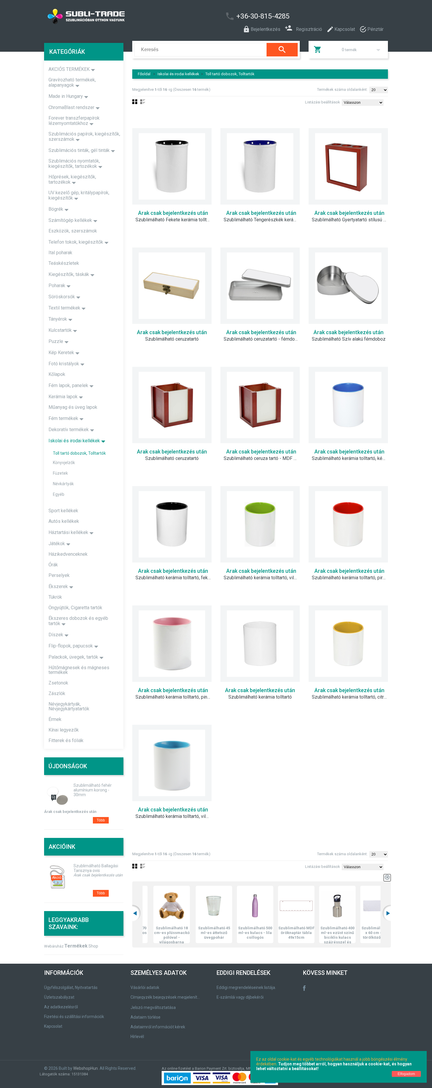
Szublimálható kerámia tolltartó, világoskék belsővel (176, 816)
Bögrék (55, 209)
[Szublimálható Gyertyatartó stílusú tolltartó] (348, 166)
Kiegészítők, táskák (68, 274)
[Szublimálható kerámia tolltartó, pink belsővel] (172, 643)
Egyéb (58, 494)
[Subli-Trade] (117, 16)
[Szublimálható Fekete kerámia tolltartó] (172, 166)
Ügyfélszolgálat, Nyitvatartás (71, 987)
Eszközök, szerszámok (72, 231)
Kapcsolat (53, 1026)
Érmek (54, 719)
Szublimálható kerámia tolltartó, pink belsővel (176, 697)
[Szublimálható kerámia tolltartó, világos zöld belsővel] (260, 524)
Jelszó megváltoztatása (153, 1007)
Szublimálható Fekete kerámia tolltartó (175, 219)
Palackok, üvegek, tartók (73, 657)
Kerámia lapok (63, 396)
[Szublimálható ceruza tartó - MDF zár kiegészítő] (260, 405)
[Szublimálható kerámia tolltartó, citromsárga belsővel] (348, 643)
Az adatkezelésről (61, 1007)
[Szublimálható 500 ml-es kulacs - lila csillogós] (240, 906)
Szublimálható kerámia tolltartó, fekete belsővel (176, 577)
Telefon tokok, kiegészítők (75, 242)
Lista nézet (142, 101)
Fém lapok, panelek (68, 385)
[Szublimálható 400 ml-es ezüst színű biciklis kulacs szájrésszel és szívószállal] (323, 906)
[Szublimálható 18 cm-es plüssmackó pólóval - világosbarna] (157, 906)
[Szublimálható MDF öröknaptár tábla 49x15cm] (281, 906)
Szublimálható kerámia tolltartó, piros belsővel (353, 577)
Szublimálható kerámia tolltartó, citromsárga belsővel (353, 697)
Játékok (56, 543)
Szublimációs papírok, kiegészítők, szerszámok (84, 136)
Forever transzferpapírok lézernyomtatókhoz (74, 120)
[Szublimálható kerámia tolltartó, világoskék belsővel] (172, 763)
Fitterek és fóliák (65, 740)
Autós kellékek (63, 521)
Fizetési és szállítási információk (74, 1017)
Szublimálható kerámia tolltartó (260, 697)
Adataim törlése (145, 1017)
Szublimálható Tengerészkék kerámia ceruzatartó (264, 219)
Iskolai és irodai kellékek (178, 74)
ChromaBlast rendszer (71, 107)
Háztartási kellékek (68, 532)
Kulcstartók (60, 330)
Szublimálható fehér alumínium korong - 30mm (92, 790)
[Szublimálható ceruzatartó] (172, 285)
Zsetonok (58, 683)
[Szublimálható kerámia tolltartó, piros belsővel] (348, 524)
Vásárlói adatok (144, 987)
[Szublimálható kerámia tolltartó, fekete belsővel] (172, 524)
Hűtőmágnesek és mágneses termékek (78, 670)
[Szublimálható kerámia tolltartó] (260, 643)
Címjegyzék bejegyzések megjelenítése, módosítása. (166, 997)
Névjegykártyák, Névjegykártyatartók (68, 706)
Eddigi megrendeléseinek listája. (246, 987)
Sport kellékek (63, 510)
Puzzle (55, 341)
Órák (53, 565)
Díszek (55, 634)
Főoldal (144, 74)
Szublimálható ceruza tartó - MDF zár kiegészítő (264, 458)
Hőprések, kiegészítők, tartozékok (72, 179)
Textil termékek (64, 308)
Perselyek (59, 575)
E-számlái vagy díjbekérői (240, 997)
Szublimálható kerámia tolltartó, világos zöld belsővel (264, 577)
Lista (142, 866)
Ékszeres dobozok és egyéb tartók (78, 620)
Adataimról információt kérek (157, 1027)
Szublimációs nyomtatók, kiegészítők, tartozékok (74, 163)
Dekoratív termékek (68, 429)
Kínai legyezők (63, 730)
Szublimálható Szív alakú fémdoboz (349, 339)
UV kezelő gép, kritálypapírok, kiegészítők (78, 195)
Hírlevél (137, 1037)
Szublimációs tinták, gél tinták (79, 150)
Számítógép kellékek (70, 220)
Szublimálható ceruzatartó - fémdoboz (263, 339)
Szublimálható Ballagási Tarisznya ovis (95, 868)
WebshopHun (85, 1068)
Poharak (56, 285)
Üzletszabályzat (59, 997)
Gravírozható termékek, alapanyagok (72, 82)
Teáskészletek (63, 263)
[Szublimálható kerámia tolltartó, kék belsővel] (348, 405)
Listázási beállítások (322, 102)
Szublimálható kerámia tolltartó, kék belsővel (353, 458)
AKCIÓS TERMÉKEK (69, 69)
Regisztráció (309, 28)
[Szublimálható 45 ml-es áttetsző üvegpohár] (199, 906)
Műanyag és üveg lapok (72, 407)
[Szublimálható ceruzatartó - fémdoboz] (260, 285)
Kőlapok (56, 374)
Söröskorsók (61, 296)
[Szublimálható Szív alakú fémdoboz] (348, 285)
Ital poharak (60, 252)
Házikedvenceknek (68, 554)
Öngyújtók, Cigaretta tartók (75, 607)
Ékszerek (58, 586)
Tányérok (57, 319)
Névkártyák (63, 483)
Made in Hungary (65, 96)
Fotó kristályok (63, 363)
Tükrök (55, 597)
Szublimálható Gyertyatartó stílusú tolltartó (353, 219)
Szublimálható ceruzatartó (172, 339)
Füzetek (60, 473)
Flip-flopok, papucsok (70, 646)
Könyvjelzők (64, 462)
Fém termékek (63, 418)
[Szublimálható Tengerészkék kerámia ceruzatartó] (260, 166)
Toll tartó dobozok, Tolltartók (229, 74)
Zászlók (56, 693)
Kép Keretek (61, 352)
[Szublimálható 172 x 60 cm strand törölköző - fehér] (364, 906)
